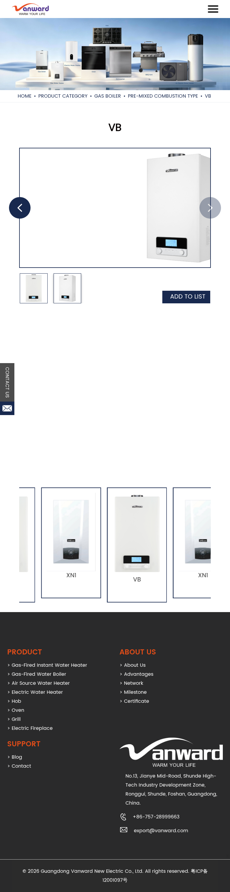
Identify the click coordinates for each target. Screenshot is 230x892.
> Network (131, 683)
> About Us (132, 665)
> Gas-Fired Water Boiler (36, 674)
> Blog (14, 757)
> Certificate (134, 701)
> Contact (19, 766)
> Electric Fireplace (30, 728)
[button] (20, 208)
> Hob (14, 701)
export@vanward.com (161, 831)
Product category (62, 96)
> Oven (15, 710)
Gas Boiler (107, 96)
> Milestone (133, 692)
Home (24, 96)
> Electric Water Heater (35, 692)
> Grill (14, 719)
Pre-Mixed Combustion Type (163, 96)
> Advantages (136, 674)
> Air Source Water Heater (38, 683)
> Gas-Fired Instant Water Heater (47, 665)
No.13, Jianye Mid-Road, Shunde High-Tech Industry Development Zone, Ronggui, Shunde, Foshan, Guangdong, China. (171, 789)
